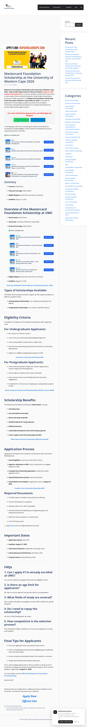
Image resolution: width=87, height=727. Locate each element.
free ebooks (69, 145)
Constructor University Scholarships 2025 (29, 357)
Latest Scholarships (71, 175)
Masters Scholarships (72, 183)
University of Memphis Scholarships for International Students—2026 (29, 285)
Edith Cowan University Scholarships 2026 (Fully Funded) (29, 439)
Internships (69, 157)
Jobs (76, 7)
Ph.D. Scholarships (71, 202)
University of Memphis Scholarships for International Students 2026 (25, 708)
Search (67, 22)
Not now (76, 722)
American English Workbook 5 (14, 710)
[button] (81, 7)
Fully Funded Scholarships (13, 706)
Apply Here (10, 526)
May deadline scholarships (73, 186)
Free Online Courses (72, 148)
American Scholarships (72, 103)
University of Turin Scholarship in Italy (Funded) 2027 (71, 49)
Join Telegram (39, 120)
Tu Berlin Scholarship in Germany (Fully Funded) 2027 (73, 80)
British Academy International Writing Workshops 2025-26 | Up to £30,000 (29, 390)
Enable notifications (65, 722)
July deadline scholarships (73, 167)
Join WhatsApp (22, 120)
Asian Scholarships (71, 111)
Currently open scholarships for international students (72, 127)
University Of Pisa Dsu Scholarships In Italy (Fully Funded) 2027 (73, 73)
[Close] (82, 711)
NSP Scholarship (70, 194)
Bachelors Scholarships (72, 122)
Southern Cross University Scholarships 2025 (29, 488)
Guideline (68, 7)
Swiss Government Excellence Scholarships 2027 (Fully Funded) (73, 66)
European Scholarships (72, 137)
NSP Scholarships (44, 7)
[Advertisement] (29, 28)
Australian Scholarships (72, 119)
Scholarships (56, 7)
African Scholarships (71, 100)
